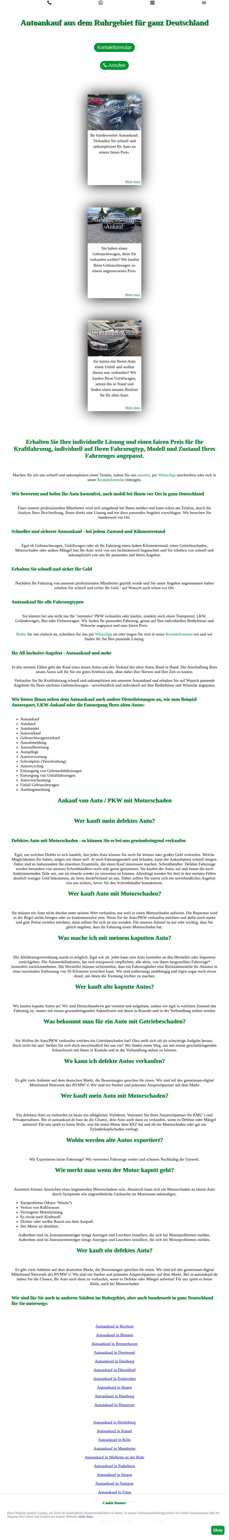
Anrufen (116, 65)
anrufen (144, 475)
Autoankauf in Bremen (114, 1335)
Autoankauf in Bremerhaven (114, 1343)
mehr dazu (85, 1516)
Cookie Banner (114, 1503)
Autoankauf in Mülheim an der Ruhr (114, 1457)
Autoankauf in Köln (114, 1439)
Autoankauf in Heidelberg (114, 1422)
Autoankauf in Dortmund (114, 1352)
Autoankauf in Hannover (114, 1405)
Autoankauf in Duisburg (114, 1361)
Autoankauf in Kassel (114, 1431)
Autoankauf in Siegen (114, 1474)
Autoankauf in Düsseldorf (114, 1370)
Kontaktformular (114, 47)
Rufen (21, 634)
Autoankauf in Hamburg (114, 1396)
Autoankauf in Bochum (114, 1326)
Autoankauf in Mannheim (114, 1448)
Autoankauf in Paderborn (114, 1466)
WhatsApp (167, 475)
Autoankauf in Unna (114, 1492)
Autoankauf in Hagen (114, 1387)
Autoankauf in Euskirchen (114, 1378)
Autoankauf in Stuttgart (114, 1483)
